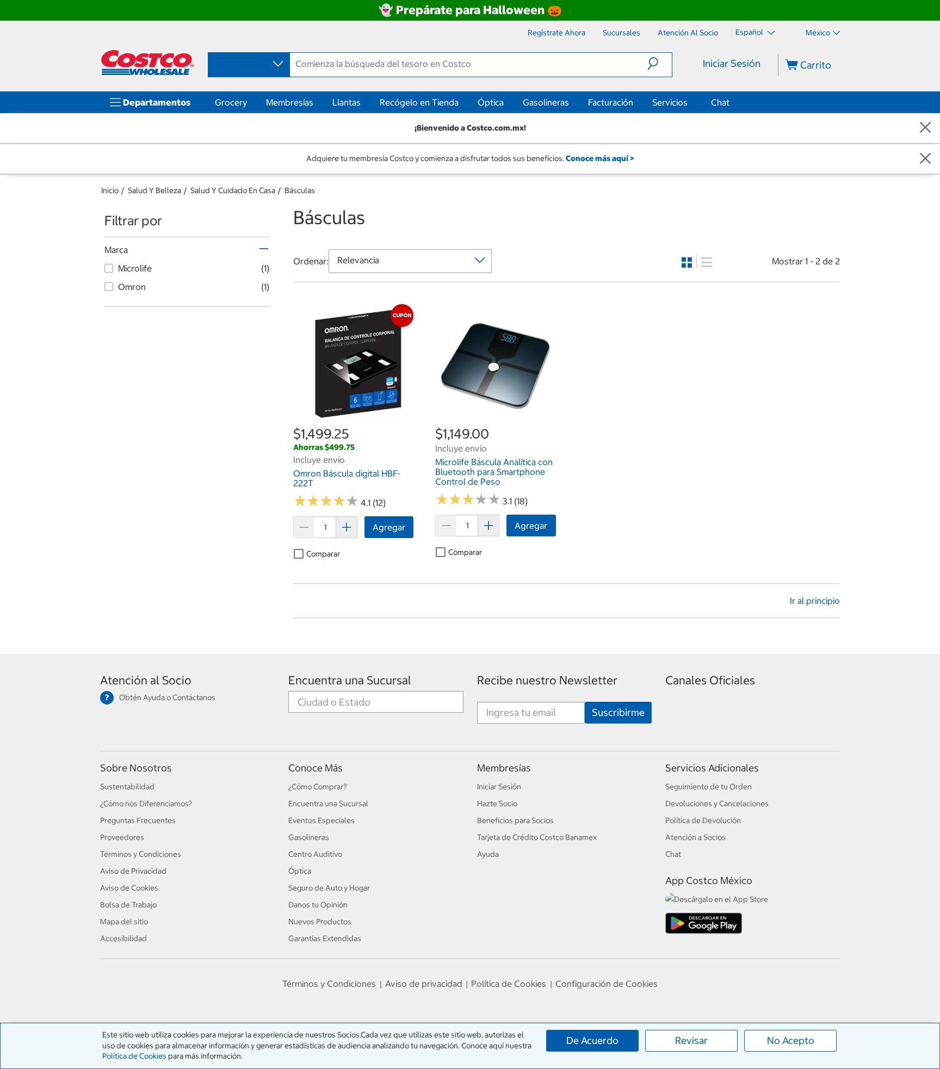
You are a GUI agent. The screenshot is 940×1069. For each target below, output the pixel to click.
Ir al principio (815, 600)
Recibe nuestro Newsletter (547, 680)
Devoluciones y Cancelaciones (717, 803)
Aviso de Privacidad (133, 871)
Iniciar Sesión (731, 63)
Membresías (289, 102)
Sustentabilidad (127, 787)
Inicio (110, 190)
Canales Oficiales (710, 680)
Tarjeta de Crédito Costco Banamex (537, 837)
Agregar (389, 527)
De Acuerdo (592, 1040)
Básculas (300, 190)
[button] (659, 64)
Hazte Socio (497, 803)
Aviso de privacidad (423, 983)
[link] (353, 419)
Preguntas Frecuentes (138, 820)
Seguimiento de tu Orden (708, 787)
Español (750, 32)
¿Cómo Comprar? (317, 787)
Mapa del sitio (124, 921)
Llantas (346, 102)
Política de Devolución (703, 820)
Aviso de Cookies (129, 888)
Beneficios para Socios (515, 820)
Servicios (670, 102)
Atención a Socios (695, 837)
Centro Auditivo (315, 854)
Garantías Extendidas (324, 938)
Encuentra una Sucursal (349, 680)
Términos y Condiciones (140, 854)
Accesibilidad (123, 938)
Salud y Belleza (154, 190)
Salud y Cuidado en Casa (232, 190)
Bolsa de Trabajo (128, 905)
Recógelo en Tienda (419, 102)
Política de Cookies (134, 1056)
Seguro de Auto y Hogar (329, 888)
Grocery (231, 102)
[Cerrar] (925, 128)
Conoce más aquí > (600, 158)
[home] (147, 62)
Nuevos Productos (319, 921)
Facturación (610, 102)
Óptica (491, 102)
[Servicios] (690, 102)
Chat (720, 102)
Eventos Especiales (321, 820)
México (818, 33)
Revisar (691, 1040)
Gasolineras (546, 102)
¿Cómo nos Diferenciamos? (146, 803)
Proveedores (122, 837)
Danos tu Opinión (318, 905)
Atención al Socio (145, 680)
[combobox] (248, 64)
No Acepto (790, 1040)
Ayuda (488, 854)
